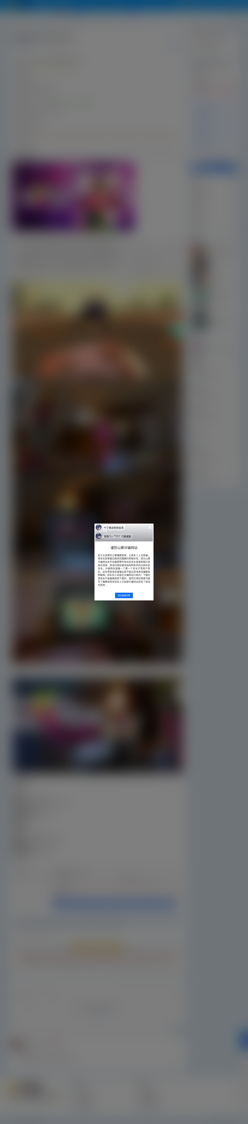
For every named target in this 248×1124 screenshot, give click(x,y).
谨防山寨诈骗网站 (124, 548)
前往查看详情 (124, 595)
